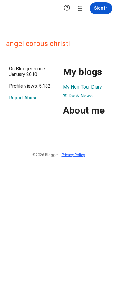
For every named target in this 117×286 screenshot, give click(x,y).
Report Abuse (23, 98)
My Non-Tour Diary (82, 87)
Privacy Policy (73, 155)
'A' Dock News (78, 95)
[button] (67, 8)
